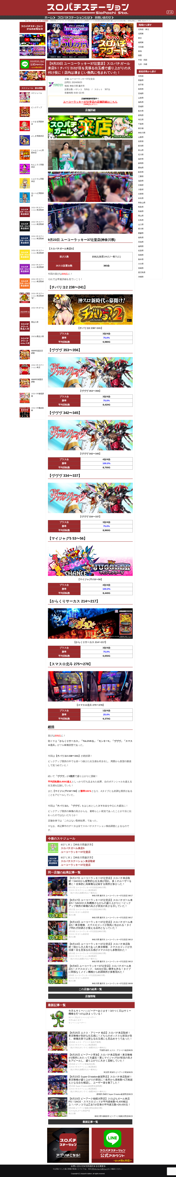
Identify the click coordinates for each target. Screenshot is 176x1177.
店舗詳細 (90, 110)
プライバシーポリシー (99, 1169)
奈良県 (141, 198)
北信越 (141, 47)
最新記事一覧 (90, 1121)
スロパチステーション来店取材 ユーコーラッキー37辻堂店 (78, 863)
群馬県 (141, 115)
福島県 (141, 102)
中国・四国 (142, 60)
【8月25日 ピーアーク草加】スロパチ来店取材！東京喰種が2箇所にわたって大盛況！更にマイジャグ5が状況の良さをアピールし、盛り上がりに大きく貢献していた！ (101, 1057)
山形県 (141, 98)
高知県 (141, 242)
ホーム (27, 20)
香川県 (141, 229)
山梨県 (141, 137)
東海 (140, 51)
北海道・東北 (143, 29)
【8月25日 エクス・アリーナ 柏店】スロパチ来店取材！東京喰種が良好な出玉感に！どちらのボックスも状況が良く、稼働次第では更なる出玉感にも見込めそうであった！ (100, 1035)
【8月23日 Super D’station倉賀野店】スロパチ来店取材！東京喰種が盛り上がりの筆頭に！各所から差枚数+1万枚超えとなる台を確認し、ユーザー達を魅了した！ (101, 1079)
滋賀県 (141, 181)
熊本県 (141, 259)
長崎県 (141, 255)
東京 (140, 38)
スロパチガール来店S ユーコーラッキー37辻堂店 (76, 850)
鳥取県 (141, 207)
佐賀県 (141, 251)
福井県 (141, 159)
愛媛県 (141, 233)
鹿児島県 (141, 272)
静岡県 (141, 163)
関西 (140, 55)
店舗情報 (90, 996)
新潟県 (141, 146)
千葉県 (141, 124)
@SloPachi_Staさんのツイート (32, 424)
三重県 (141, 176)
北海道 (141, 76)
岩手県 (141, 85)
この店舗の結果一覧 (90, 989)
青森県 (141, 80)
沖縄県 (141, 277)
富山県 (141, 150)
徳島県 (141, 237)
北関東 (141, 34)
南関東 (141, 42)
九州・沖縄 (142, 64)
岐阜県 (141, 172)
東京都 (141, 128)
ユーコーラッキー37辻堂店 (39, 20)
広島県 (141, 220)
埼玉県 (141, 119)
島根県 (141, 211)
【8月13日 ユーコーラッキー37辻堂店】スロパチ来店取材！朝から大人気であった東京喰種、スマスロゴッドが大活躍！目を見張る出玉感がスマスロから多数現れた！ (100, 947)
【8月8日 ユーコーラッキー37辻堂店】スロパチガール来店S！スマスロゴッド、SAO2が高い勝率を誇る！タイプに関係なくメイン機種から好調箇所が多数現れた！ (100, 969)
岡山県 (141, 216)
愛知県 (141, 168)
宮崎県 (141, 268)
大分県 (141, 264)
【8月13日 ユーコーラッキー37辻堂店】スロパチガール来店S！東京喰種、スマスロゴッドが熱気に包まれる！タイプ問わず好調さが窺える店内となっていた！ (101, 925)
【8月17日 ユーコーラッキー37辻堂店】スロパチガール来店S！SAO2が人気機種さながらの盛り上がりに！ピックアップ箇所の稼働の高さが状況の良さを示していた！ (101, 903)
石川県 (141, 155)
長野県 (141, 141)
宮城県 (141, 93)
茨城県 (141, 106)
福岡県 (141, 246)
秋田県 (141, 89)
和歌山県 (141, 203)
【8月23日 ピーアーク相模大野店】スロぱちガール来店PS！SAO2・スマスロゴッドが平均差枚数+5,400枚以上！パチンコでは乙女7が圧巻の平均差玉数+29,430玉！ (100, 1101)
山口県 (141, 224)
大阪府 (141, 189)
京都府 (141, 185)
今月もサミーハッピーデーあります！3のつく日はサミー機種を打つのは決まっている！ (100, 1012)
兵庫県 (141, 194)
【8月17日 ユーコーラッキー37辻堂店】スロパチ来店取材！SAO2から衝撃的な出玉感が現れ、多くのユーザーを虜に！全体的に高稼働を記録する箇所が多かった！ (100, 881)
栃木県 (141, 111)
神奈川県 (141, 133)
